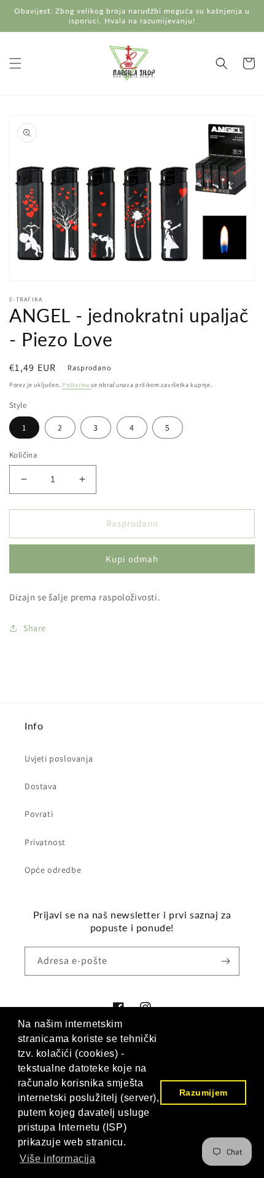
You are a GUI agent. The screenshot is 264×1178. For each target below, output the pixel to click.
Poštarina (76, 385)
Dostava (40, 786)
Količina (23, 455)
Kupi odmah (132, 559)
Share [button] (34, 628)
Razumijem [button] (203, 1092)
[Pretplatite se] (225, 961)
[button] (15, 63)
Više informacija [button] (58, 1158)
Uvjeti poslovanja (59, 758)
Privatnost (45, 842)
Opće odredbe (53, 869)
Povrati (39, 813)
